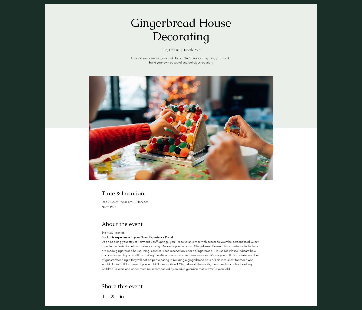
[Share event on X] (112, 296)
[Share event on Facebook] (103, 296)
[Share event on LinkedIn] (122, 296)
